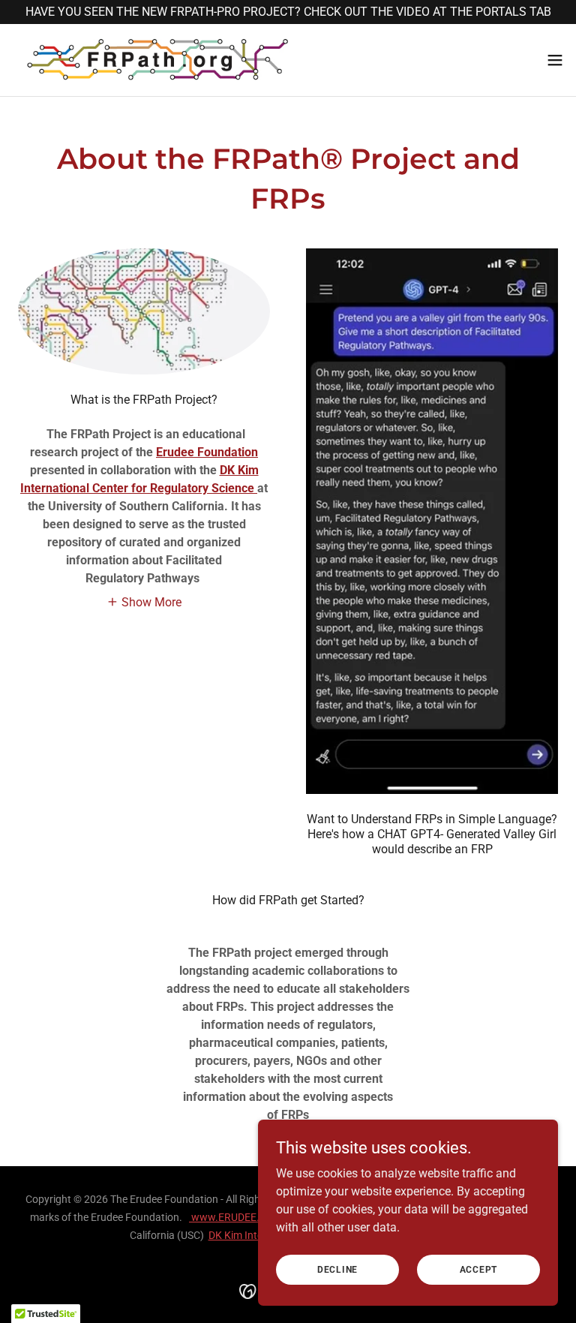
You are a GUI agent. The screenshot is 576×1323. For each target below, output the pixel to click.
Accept (479, 1269)
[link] (157, 60)
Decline (337, 1269)
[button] (555, 60)
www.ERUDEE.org (232, 1217)
